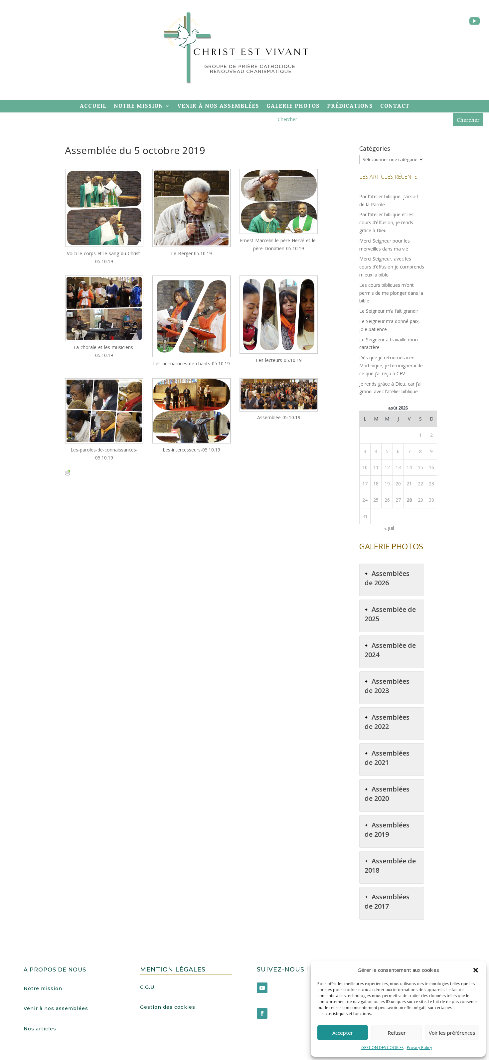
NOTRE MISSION (138, 105)
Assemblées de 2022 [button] (387, 722)
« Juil (389, 528)
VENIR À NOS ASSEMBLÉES (218, 105)
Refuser (397, 1032)
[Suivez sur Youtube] (474, 21)
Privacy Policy (419, 1047)
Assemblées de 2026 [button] (387, 578)
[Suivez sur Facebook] (262, 1013)
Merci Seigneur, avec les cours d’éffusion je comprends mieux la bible (391, 267)
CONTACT (394, 105)
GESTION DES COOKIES (382, 1047)
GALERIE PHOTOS (293, 105)
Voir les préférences (452, 1032)
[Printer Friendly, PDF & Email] (67, 472)
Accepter (342, 1032)
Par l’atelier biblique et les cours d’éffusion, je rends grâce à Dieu (386, 222)
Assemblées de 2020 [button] (387, 794)
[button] (475, 970)
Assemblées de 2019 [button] (387, 829)
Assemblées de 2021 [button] (387, 758)
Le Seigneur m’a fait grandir (388, 311)
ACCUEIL (93, 105)
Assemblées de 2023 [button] (387, 686)
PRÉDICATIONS (350, 105)
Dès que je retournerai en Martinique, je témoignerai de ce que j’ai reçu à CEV (391, 365)
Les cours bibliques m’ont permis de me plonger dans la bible (391, 293)
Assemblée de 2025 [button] (390, 614)
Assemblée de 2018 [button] (390, 865)
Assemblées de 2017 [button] (387, 901)
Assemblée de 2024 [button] (390, 650)
